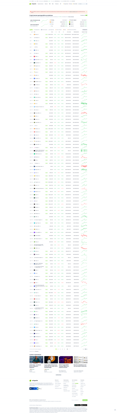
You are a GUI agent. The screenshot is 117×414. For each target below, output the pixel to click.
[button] (58, 375)
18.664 (33, 1)
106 (67, 349)
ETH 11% (68, 1)
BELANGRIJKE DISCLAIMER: (33, 407)
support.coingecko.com (73, 11)
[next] (70, 349)
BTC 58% (65, 1)
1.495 (37, 1)
